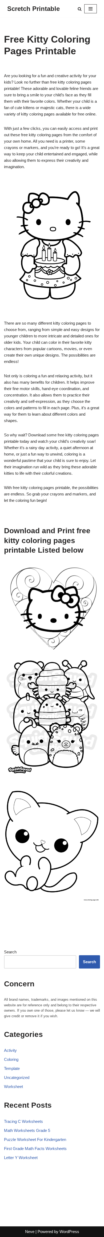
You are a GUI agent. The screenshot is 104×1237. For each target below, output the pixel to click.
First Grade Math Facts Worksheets (35, 1148)
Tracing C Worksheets (23, 1121)
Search (10, 952)
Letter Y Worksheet (21, 1157)
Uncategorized (16, 1077)
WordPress (69, 1231)
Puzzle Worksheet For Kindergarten (35, 1139)
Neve (29, 1231)
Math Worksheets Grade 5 (27, 1130)
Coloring (11, 1059)
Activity (10, 1050)
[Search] (80, 9)
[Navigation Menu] (90, 8)
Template (12, 1068)
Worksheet (13, 1086)
